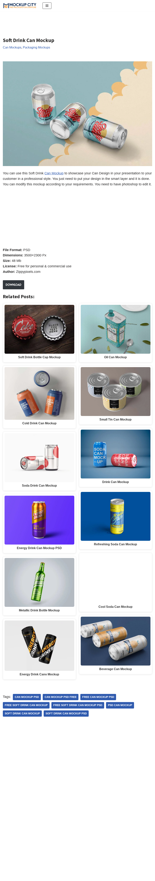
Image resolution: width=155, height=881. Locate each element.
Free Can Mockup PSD (98, 697)
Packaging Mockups (36, 47)
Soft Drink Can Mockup (22, 713)
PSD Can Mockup (120, 705)
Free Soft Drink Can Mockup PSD (77, 705)
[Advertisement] (71, 21)
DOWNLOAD (13, 284)
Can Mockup (54, 173)
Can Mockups (12, 47)
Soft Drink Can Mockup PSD (66, 713)
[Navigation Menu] (47, 5)
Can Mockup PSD (27, 697)
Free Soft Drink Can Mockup (26, 705)
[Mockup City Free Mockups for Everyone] (20, 6)
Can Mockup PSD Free (61, 697)
